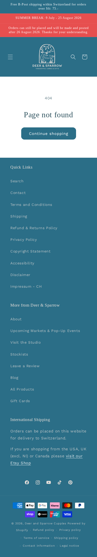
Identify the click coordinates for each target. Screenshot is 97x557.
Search (17, 181)
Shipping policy (66, 538)
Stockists (19, 354)
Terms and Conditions (31, 204)
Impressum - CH (26, 286)
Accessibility (22, 263)
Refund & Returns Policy (33, 228)
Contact (18, 193)
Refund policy (43, 530)
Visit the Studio (25, 342)
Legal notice (69, 545)
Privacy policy (70, 530)
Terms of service (36, 538)
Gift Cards (20, 401)
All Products (22, 389)
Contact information (39, 545)
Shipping (18, 216)
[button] (10, 57)
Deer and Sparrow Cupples (45, 523)
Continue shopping (48, 133)
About (16, 319)
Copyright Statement (30, 251)
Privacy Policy (23, 239)
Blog (14, 377)
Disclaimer (20, 275)
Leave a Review (25, 366)
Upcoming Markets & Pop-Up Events (45, 331)
